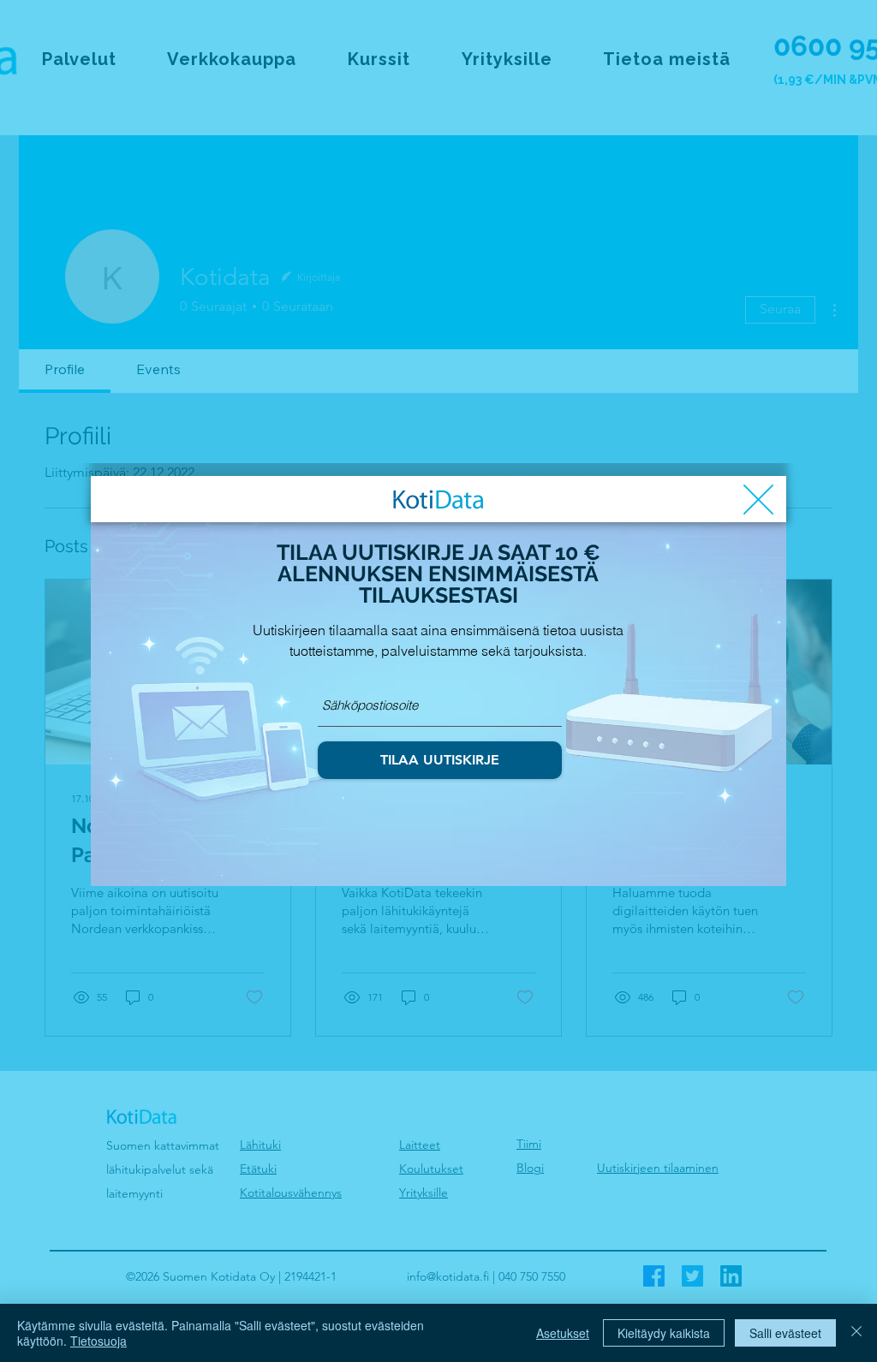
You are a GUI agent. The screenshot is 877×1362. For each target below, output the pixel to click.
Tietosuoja (98, 1340)
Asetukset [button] (562, 1332)
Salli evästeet (785, 1332)
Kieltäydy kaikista (663, 1332)
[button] (758, 499)
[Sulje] (856, 1332)
